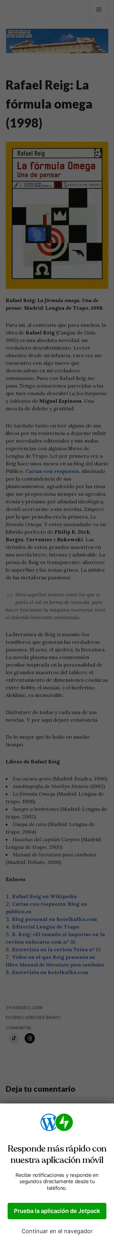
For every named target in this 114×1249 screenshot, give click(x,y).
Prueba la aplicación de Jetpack (57, 1211)
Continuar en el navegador (57, 1231)
